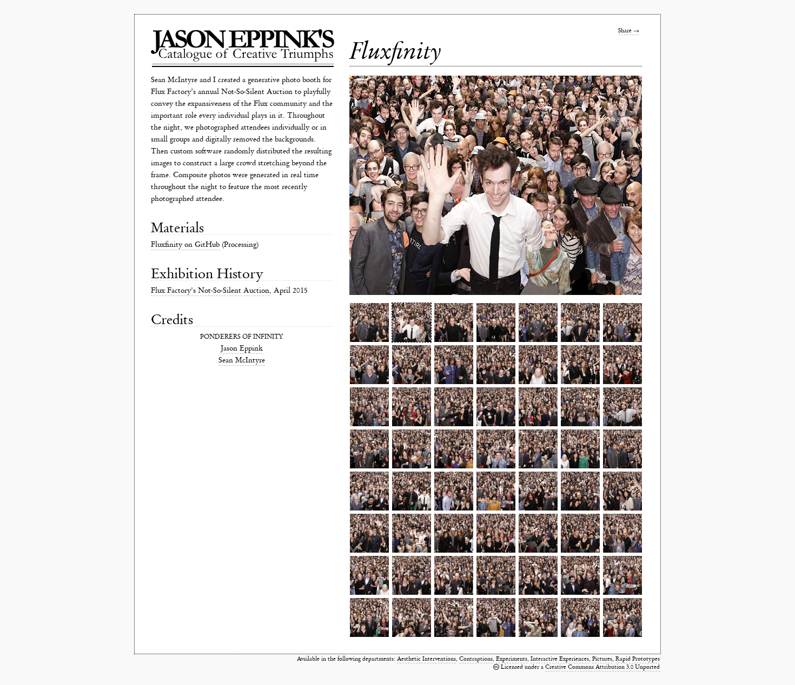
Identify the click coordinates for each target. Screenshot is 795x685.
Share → (628, 30)
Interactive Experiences (560, 659)
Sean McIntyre (241, 360)
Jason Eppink (242, 348)
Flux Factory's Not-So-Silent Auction (210, 290)
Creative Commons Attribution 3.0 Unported (602, 667)
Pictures (602, 659)
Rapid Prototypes (637, 659)
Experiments (511, 659)
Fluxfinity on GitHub (185, 244)
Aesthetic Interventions (426, 659)
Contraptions (476, 659)
